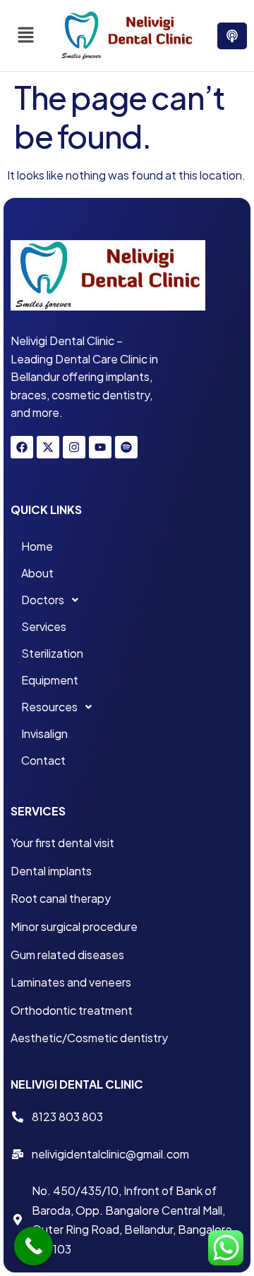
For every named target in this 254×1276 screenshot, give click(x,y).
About (37, 572)
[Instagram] (74, 447)
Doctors (42, 599)
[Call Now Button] (33, 1246)
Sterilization (52, 653)
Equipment (49, 680)
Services (43, 626)
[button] (25, 35)
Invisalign (44, 733)
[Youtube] (100, 447)
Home (37, 546)
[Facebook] (22, 447)
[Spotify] (126, 447)
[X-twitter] (48, 447)
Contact (43, 760)
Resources (49, 706)
